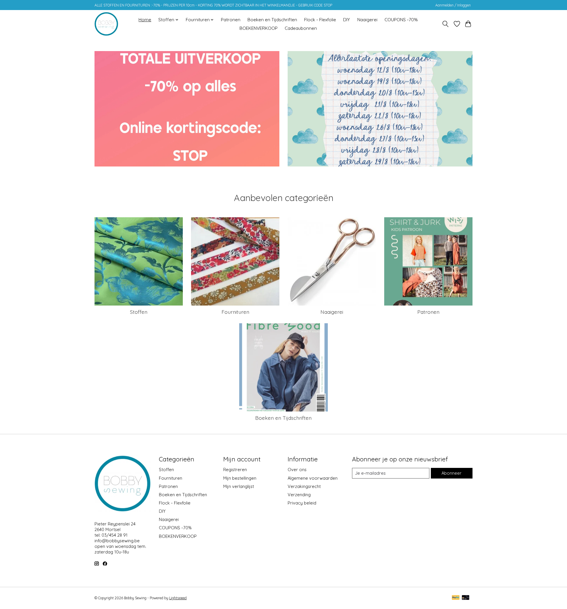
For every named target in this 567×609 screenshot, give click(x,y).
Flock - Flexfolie (320, 19)
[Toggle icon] (445, 24)
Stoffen (138, 311)
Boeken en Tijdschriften (272, 19)
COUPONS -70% (401, 19)
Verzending (299, 494)
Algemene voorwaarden (313, 478)
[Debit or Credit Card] (466, 598)
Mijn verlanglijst (238, 486)
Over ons (297, 469)
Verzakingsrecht (304, 486)
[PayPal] (456, 598)
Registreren (235, 469)
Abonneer (451, 473)
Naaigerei (367, 19)
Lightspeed (178, 598)
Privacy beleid (302, 503)
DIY (346, 19)
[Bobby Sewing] (106, 24)
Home (145, 19)
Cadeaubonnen (301, 28)
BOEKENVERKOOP (258, 28)
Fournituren (235, 311)
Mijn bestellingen (239, 478)
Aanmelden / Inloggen (453, 5)
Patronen (230, 19)
